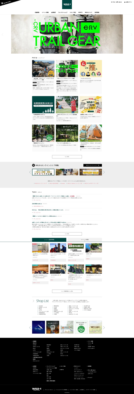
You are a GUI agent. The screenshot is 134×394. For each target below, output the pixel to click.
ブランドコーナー (36, 360)
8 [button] (73, 52)
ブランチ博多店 (87, 310)
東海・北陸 (49, 373)
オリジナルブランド (78, 369)
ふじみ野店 (56, 312)
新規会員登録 (35, 369)
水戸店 (40, 310)
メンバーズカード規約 (37, 373)
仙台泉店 (41, 306)
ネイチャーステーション (78, 376)
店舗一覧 (34, 343)
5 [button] (66, 52)
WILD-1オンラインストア (41, 183)
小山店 (55, 307)
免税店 (34, 359)
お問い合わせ (90, 373)
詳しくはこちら (37, 200)
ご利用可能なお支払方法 (37, 357)
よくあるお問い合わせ (92, 371)
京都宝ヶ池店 (87, 307)
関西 (47, 375)
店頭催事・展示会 (91, 346)
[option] (67, 34)
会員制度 (34, 366)
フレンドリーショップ (51, 366)
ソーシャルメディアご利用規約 (61, 389)
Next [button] (130, 34)
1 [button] (56, 52)
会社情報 (82, 389)
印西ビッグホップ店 (73, 307)
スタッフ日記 (62, 366)
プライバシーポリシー (49, 389)
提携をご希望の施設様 (51, 380)
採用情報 (89, 366)
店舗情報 (34, 341)
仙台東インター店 (36, 282)
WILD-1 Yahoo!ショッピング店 (75, 183)
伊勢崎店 (88, 258)
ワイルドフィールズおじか (79, 373)
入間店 (55, 314)
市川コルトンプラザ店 (74, 308)
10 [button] (78, 52)
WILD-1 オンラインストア (91, 165)
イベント (89, 344)
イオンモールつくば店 (44, 311)
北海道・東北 (49, 369)
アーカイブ (90, 377)
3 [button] (61, 52)
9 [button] (75, 52)
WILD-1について (77, 366)
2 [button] (59, 52)
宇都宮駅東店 (53, 260)
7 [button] (70, 52)
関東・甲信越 (49, 371)
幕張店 (70, 310)
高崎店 (52, 279)
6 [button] (68, 52)
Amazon (63, 183)
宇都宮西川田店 (42, 314)
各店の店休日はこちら (38, 206)
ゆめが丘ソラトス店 (73, 314)
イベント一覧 (90, 343)
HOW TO (62, 369)
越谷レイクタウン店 (72, 260)
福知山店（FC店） (88, 308)
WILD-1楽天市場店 (54, 183)
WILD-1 (67, 4)
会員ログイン (129, 2)
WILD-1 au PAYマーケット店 (91, 183)
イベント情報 (90, 341)
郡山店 (69, 284)
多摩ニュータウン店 (73, 311)
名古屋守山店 (35, 260)
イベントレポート (91, 348)
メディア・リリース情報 (90, 389)
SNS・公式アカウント (78, 371)
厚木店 (70, 312)
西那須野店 (56, 306)
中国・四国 (49, 376)
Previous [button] (3, 34)
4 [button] (63, 52)
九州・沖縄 (49, 378)
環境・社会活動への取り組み (79, 378)
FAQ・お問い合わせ (117, 2)
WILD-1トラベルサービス (79, 375)
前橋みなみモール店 (58, 311)
